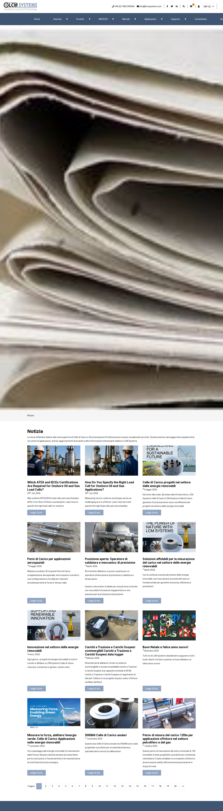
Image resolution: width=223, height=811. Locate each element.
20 (175, 786)
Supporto (175, 19)
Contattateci (201, 19)
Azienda (57, 19)
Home (37, 19)
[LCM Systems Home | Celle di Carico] (20, 6)
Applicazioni (150, 19)
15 (137, 786)
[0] (191, 6)
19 (168, 786)
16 (145, 786)
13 (122, 786)
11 (107, 786)
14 (130, 786)
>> (183, 786)
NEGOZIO (103, 19)
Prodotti (80, 19)
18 (160, 786)
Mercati (126, 19)
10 (99, 786)
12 (114, 786)
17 (152, 786)
